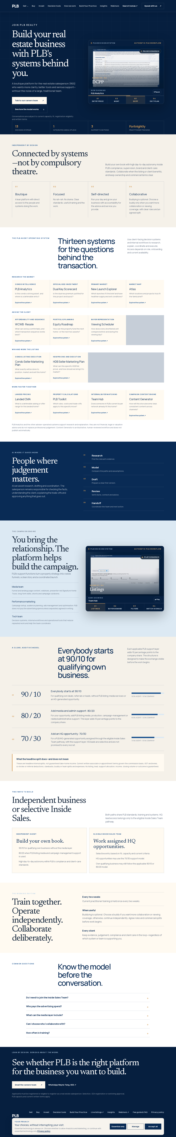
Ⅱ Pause (157, 92)
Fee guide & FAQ (140, 1112)
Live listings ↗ (97, 1112)
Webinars (115, 6)
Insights (103, 6)
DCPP (135, 99)
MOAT (116, 99)
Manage (135, 1126)
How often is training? (38, 1032)
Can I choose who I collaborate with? (45, 1023)
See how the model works (29, 109)
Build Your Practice (88, 6)
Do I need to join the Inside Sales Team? (47, 997)
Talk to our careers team (29, 100)
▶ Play (157, 599)
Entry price (98, 99)
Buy (33, 6)
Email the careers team (28, 1085)
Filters (134, 607)
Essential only (118, 1126)
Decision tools (54, 6)
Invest (41, 6)
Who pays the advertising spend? (44, 1006)
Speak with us (152, 6)
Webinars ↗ (124, 1112)
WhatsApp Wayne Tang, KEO (62, 1085)
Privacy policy (43, 1131)
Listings (95, 607)
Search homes (130, 6)
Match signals (154, 607)
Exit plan (154, 99)
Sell (24, 6)
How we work (70, 6)
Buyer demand (115, 607)
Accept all (153, 1126)
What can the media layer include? (44, 1015)
